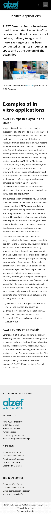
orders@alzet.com (17, 459)
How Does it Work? (11, 428)
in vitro (29, 85)
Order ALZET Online (11, 462)
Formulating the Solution (13, 435)
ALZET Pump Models (12, 425)
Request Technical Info (13, 494)
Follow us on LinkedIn (25, 511)
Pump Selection (9, 432)
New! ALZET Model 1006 (14, 421)
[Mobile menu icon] (45, 4)
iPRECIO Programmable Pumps (16, 438)
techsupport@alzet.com (19, 491)
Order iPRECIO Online (12, 465)
